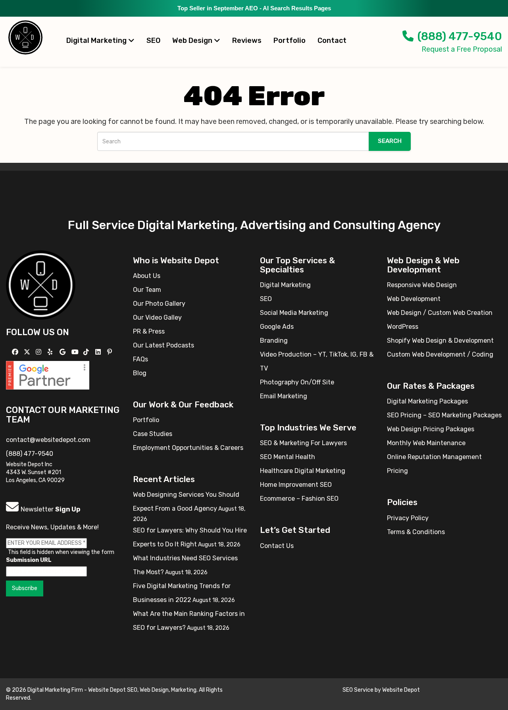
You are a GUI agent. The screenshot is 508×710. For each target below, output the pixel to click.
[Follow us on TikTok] (87, 352)
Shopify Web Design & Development (440, 340)
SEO (153, 40)
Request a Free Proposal (461, 49)
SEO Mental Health (287, 457)
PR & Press (149, 331)
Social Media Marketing (294, 312)
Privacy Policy (408, 518)
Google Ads (277, 326)
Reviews (247, 40)
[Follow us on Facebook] (16, 352)
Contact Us (277, 546)
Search (390, 141)
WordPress (402, 326)
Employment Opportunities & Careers (188, 447)
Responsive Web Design (422, 285)
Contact (332, 40)
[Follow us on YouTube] (76, 352)
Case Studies (152, 434)
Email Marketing (283, 396)
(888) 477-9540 (460, 36)
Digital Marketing (97, 40)
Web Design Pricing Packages (430, 429)
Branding (274, 340)
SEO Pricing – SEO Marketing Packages (444, 415)
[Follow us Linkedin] (99, 352)
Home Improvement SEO (296, 484)
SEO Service (358, 690)
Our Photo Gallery (159, 303)
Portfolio (289, 40)
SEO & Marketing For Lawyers (303, 443)
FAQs (140, 359)
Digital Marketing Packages (427, 401)
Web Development (414, 299)
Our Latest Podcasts (163, 345)
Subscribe (24, 588)
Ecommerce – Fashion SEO (299, 498)
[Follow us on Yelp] (51, 352)
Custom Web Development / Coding (440, 354)
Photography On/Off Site (297, 382)
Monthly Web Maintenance (426, 443)
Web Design (193, 40)
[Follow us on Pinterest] (110, 352)
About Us (146, 276)
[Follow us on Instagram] (39, 352)
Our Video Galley (157, 317)
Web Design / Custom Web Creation (440, 312)
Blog (139, 373)
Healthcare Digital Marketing (302, 471)
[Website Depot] (40, 284)
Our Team (147, 289)
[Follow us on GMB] (63, 352)
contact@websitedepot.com (48, 440)
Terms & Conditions (416, 532)
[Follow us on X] (28, 352)
